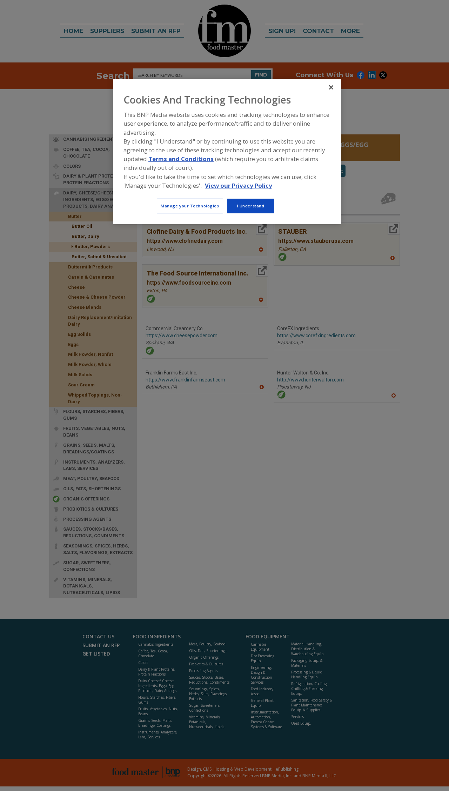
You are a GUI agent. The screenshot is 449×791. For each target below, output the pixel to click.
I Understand (250, 205)
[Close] (331, 87)
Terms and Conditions (181, 159)
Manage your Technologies (190, 205)
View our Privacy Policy (238, 185)
